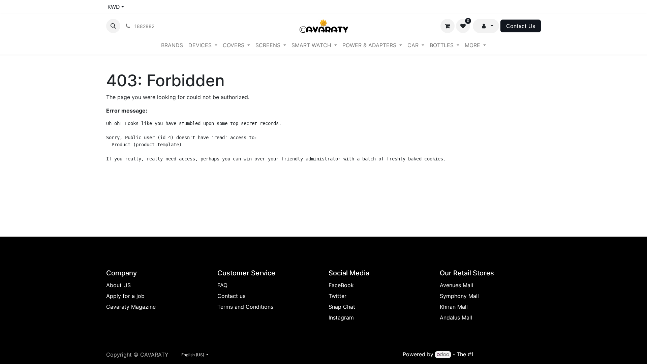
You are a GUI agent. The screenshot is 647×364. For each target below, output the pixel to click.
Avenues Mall (456, 285)
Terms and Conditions (245, 306)
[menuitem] (172, 45)
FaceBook (341, 285)
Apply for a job (125, 296)
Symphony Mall (459, 296)
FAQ (222, 285)
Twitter (337, 296)
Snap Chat (342, 306)
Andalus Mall (456, 317)
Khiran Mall (454, 306)
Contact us (231, 296)
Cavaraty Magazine (131, 306)
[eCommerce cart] (447, 26)
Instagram (341, 317)
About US (118, 285)
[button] (113, 26)
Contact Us (520, 26)
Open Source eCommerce (508, 354)
